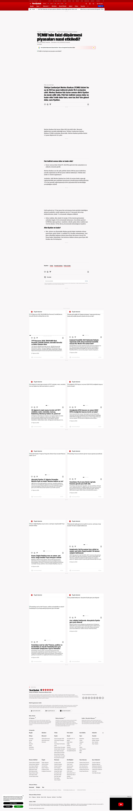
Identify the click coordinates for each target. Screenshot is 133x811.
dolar (52, 265)
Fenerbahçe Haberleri (97, 767)
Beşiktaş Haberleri (96, 764)
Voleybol (81, 742)
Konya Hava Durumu (84, 771)
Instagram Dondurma (46, 771)
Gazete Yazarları (95, 740)
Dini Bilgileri (70, 759)
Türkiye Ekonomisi (46, 738)
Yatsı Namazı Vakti (33, 774)
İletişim (38, 787)
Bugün (31, 732)
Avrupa (30, 740)
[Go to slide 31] (51, 335)
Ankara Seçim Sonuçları (59, 749)
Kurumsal (31, 787)
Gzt (30, 797)
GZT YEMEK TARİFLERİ (57, 1)
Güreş (81, 747)
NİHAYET (77, 1)
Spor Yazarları (95, 742)
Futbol (81, 740)
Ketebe (38, 797)
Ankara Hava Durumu (84, 764)
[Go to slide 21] (44, 335)
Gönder (86, 281)
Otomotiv (44, 742)
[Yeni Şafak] (36, 3)
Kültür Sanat (69, 742)
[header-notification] (90, 4)
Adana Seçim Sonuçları (59, 752)
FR (47, 689)
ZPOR (82, 1)
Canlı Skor (94, 771)
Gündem (44, 732)
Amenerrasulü (70, 766)
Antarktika (31, 747)
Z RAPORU (98, 1)
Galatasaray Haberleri (97, 766)
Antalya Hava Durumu (84, 769)
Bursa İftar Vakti (57, 774)
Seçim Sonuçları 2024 (59, 738)
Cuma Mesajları (70, 762)
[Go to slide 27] (48, 335)
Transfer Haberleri (96, 762)
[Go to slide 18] (42, 335)
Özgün (44, 31)
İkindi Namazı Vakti (33, 771)
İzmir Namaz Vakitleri (33, 766)
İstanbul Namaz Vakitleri (34, 762)
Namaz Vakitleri (33, 759)
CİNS (73, 1)
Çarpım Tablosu (45, 767)
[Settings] (88, 6)
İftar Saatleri (57, 778)
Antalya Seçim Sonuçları (59, 756)
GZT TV (50, 1)
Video (55, 732)
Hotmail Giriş (44, 766)
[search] (86, 4)
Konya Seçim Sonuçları (59, 757)
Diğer (81, 750)
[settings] (93, 4)
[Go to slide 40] (57, 335)
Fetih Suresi (69, 771)
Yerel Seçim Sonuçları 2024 (59, 741)
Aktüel (68, 740)
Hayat (68, 735)
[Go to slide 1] (30, 335)
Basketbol (82, 738)
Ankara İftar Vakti (58, 771)
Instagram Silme (45, 769)
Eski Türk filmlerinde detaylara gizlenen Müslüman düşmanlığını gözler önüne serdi (41, 9)
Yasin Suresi (69, 764)
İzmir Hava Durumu (84, 766)
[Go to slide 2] (31, 335)
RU (50, 689)
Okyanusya (31, 749)
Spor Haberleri (96, 759)
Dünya (30, 735)
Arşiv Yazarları (95, 743)
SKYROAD (64, 1)
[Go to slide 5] (33, 335)
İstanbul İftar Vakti (58, 769)
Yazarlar (94, 735)
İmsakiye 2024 (57, 762)
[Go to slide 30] (50, 335)
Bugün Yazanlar (95, 738)
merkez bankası (59, 265)
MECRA (69, 1)
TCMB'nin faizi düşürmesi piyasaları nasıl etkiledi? (67, 31)
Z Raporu (34, 797)
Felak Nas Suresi (70, 769)
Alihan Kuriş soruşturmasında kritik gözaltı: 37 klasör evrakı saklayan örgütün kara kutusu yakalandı (88, 9)
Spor (81, 735)
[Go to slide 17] (41, 335)
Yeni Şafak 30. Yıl (71, 738)
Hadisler (69, 776)
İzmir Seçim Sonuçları (59, 750)
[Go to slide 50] (64, 335)
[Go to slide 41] (58, 335)
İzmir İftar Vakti (57, 776)
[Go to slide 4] (32, 335)
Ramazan (56, 759)
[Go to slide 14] (39, 335)
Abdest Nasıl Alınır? (71, 774)
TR (41, 689)
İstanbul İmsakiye (58, 764)
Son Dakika (82, 732)
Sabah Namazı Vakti (33, 767)
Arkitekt (54, 797)
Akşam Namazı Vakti (33, 773)
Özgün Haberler (51, 31)
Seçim (56, 735)
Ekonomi (44, 735)
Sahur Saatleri (57, 779)
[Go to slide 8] (35, 335)
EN (43, 689)
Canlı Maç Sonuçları (96, 773)
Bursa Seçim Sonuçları (59, 754)
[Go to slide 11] (37, 335)
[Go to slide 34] (53, 335)
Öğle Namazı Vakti (33, 769)
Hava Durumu (83, 759)
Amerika (31, 743)
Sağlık (68, 743)
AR (45, 689)
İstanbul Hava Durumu (84, 762)
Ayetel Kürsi (69, 767)
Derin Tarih (43, 797)
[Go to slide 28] (49, 335)
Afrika (30, 745)
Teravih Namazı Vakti (33, 776)
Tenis (81, 743)
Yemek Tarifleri (45, 764)
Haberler (94, 732)
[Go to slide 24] (46, 335)
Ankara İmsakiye (58, 766)
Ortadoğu (31, 738)
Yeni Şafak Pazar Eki (71, 750)
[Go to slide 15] (40, 335)
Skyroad (49, 797)
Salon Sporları (83, 749)
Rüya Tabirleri (70, 778)
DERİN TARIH (87, 1)
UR (52, 689)
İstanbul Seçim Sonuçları (59, 747)
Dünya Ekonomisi (45, 740)
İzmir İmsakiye (57, 767)
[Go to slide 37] (55, 335)
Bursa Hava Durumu (84, 767)
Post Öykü (59, 797)
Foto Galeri (70, 732)
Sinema (68, 745)
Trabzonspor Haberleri (97, 769)
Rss (43, 787)
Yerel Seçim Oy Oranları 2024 (59, 744)
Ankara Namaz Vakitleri (34, 764)
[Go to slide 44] (60, 335)
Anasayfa (39, 31)
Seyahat (69, 747)
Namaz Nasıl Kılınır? (71, 773)
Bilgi (80, 752)
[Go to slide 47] (62, 335)
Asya (30, 742)
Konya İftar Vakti (58, 773)
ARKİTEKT (92, 1)
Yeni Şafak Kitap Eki (71, 749)
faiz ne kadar (67, 265)
